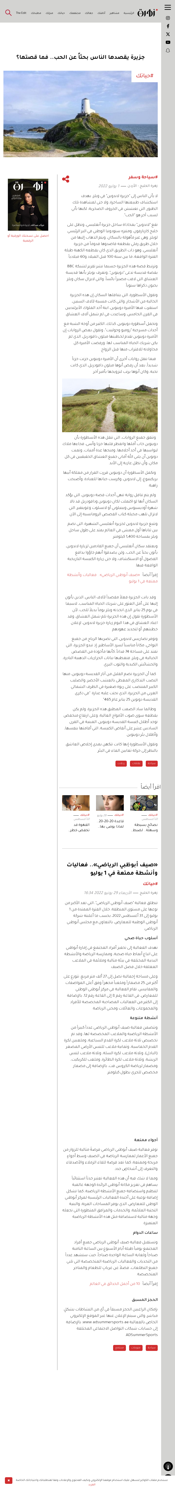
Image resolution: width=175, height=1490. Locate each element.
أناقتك (101, 13)
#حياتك (153, 815)
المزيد (91, 1484)
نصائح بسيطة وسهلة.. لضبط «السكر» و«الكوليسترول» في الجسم (145, 828)
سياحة (152, 763)
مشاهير (114, 13)
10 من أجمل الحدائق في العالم (115, 1284)
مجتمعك (75, 13)
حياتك (61, 13)
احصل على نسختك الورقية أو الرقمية (28, 239)
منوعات (135, 1347)
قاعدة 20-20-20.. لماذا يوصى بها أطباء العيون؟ (110, 825)
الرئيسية (129, 13)
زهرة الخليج (149, 893)
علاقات (136, 763)
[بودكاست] (168, 1466)
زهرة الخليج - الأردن (143, 186)
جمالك (89, 13)
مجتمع (119, 1347)
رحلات (121, 763)
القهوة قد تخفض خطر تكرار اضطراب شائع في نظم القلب (78, 828)
